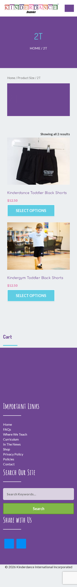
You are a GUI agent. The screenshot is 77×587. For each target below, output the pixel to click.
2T (45, 48)
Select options (31, 210)
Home (35, 48)
